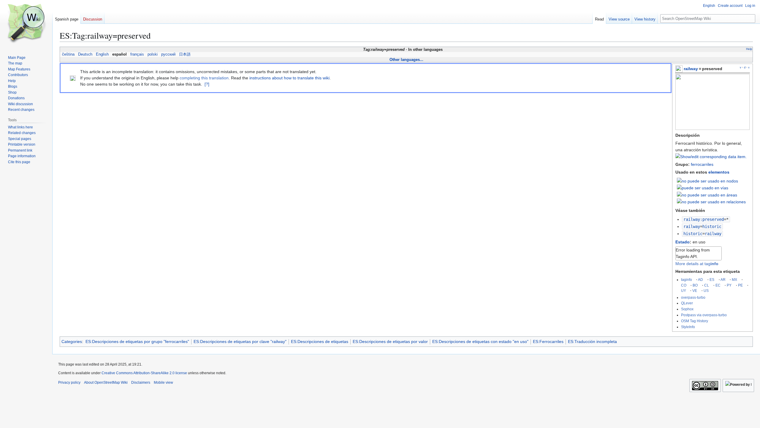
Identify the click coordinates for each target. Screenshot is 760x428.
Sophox (687, 309)
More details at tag (696, 263)
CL (706, 285)
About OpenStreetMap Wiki (106, 382)
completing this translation (204, 77)
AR (723, 279)
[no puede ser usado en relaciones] (711, 201)
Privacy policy (69, 382)
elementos (718, 172)
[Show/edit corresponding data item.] (711, 156)
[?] (207, 84)
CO (683, 285)
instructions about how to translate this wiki (289, 77)
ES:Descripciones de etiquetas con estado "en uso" (480, 341)
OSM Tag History (694, 321)
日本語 (185, 54)
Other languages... (406, 59)
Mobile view (163, 382)
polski (152, 54)
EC (718, 285)
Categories (71, 341)
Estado (682, 242)
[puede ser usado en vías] (702, 187)
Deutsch (85, 54)
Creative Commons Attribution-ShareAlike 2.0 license (144, 373)
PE (740, 285)
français (137, 54)
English (102, 54)
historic (692, 233)
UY (683, 290)
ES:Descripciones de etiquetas (319, 341)
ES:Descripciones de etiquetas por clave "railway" (240, 341)
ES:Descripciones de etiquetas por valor (390, 341)
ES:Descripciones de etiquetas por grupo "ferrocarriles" (137, 341)
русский (168, 54)
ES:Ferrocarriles (548, 341)
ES (712, 279)
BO (695, 285)
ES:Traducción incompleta (592, 341)
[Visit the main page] (26, 24)
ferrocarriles (702, 164)
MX (734, 279)
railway (691, 68)
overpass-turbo (693, 297)
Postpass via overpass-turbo (704, 315)
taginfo (686, 279)
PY (729, 285)
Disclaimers (140, 382)
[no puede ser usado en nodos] (707, 180)
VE (694, 290)
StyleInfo (688, 327)
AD (700, 279)
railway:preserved (703, 219)
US (706, 290)
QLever (687, 303)
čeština (68, 54)
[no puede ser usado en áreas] (707, 194)
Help (749, 49)
